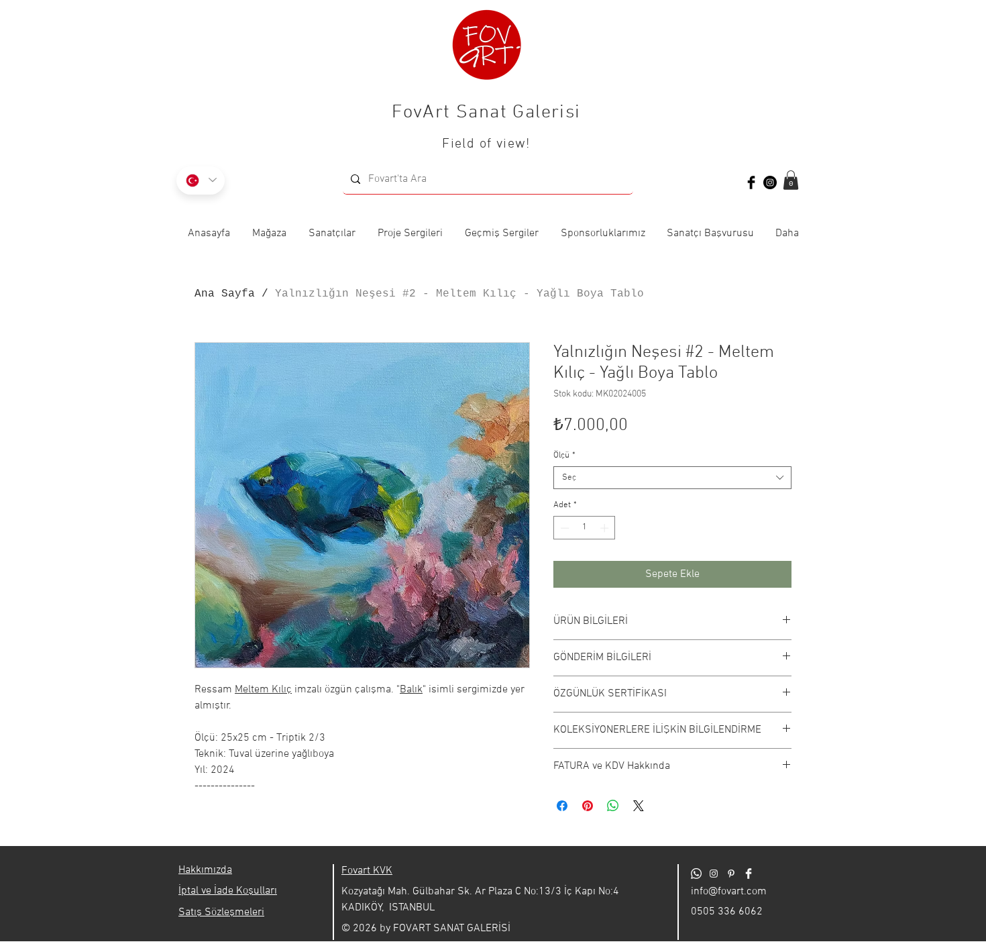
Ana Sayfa (225, 294)
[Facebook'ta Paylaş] (562, 806)
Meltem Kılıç (263, 689)
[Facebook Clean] (748, 873)
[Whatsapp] (696, 873)
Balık (411, 689)
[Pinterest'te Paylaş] (588, 806)
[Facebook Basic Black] (751, 182)
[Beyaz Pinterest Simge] (731, 873)
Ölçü (564, 455)
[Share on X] (639, 806)
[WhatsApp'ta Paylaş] (613, 806)
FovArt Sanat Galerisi (486, 112)
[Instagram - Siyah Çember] (770, 182)
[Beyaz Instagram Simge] (713, 873)
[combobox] (672, 477)
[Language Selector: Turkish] (200, 180)
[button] (791, 180)
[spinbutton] (584, 528)
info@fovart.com (729, 891)
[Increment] (606, 528)
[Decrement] (563, 528)
